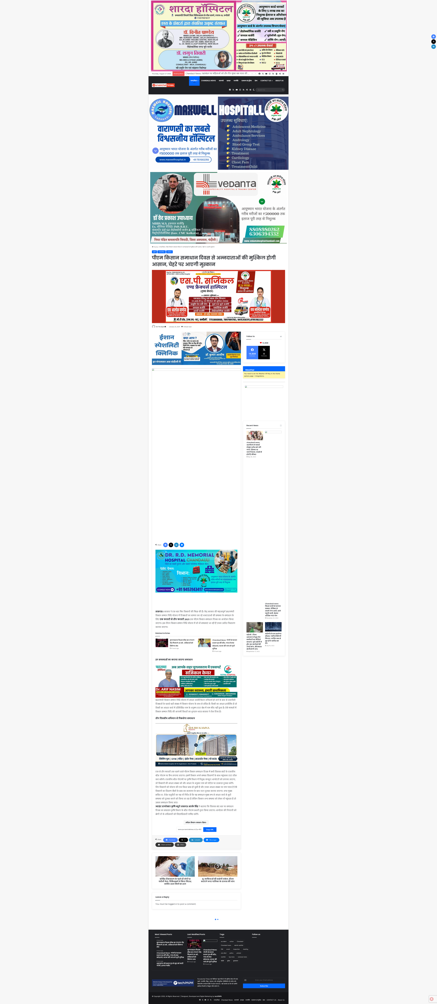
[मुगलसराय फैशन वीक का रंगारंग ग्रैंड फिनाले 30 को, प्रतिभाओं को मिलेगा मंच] (162, 643)
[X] (171, 545)
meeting (245, 949)
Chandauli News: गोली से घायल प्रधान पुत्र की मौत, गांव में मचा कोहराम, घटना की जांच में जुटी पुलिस (210, 956)
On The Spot (160, 327)
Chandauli (240, 941)
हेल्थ (256, 81)
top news (232, 957)
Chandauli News (208, 81)
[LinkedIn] (176, 545)
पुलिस (228, 961)
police (231, 953)
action (232, 941)
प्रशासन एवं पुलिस (246, 81)
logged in (172, 904)
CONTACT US (265, 81)
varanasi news (242, 957)
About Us (279, 81)
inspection (236, 949)
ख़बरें (154, 252)
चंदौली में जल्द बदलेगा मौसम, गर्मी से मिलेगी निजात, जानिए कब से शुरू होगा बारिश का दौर (273, 638)
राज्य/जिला (194, 81)
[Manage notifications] (431, 999)
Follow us (256, 934)
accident (223, 941)
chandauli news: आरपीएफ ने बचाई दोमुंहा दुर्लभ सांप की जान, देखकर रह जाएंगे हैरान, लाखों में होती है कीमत (254, 448)
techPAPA (218, 996)
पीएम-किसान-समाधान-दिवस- (197, 822)
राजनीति (236, 81)
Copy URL (210, 830)
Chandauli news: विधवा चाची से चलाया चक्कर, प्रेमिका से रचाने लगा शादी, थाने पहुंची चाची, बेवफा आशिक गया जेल (273, 610)
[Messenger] (182, 545)
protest (239, 953)
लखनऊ (169, 252)
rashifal (223, 957)
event (228, 949)
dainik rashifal (238, 945)
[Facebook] (165, 545)
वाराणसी (221, 81)
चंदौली (222, 961)
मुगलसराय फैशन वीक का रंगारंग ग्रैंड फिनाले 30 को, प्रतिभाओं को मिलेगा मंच (182, 643)
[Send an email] (165, 327)
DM (222, 949)
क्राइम (228, 81)
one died (223, 953)
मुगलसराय (235, 961)
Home (155, 247)
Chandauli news (226, 945)
